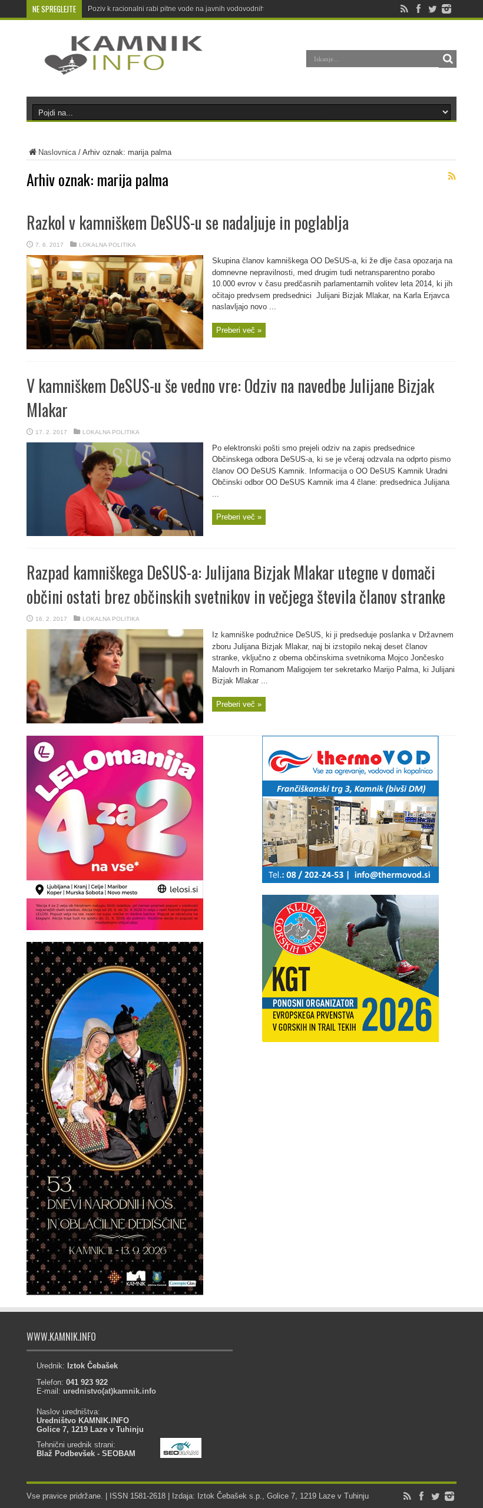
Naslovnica (57, 152)
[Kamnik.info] (115, 67)
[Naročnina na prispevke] (451, 176)
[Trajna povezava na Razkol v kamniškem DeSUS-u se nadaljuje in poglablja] (115, 346)
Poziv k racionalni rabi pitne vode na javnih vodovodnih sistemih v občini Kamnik (216, 9)
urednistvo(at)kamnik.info (109, 1391)
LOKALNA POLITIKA (107, 245)
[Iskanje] (447, 59)
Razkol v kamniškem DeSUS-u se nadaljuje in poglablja (188, 222)
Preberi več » (239, 330)
